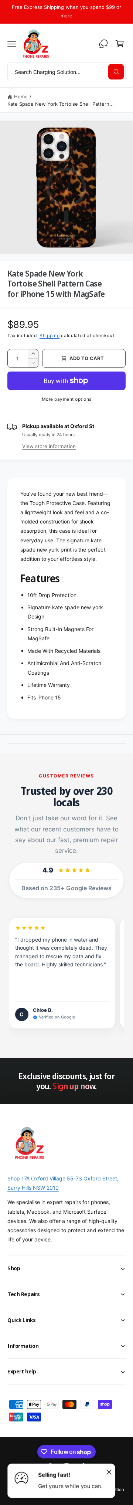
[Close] (109, 1471)
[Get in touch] (103, 43)
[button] (12, 43)
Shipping (50, 335)
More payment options (67, 399)
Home (21, 96)
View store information (49, 446)
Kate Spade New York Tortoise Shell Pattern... (60, 104)
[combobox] (66, 71)
